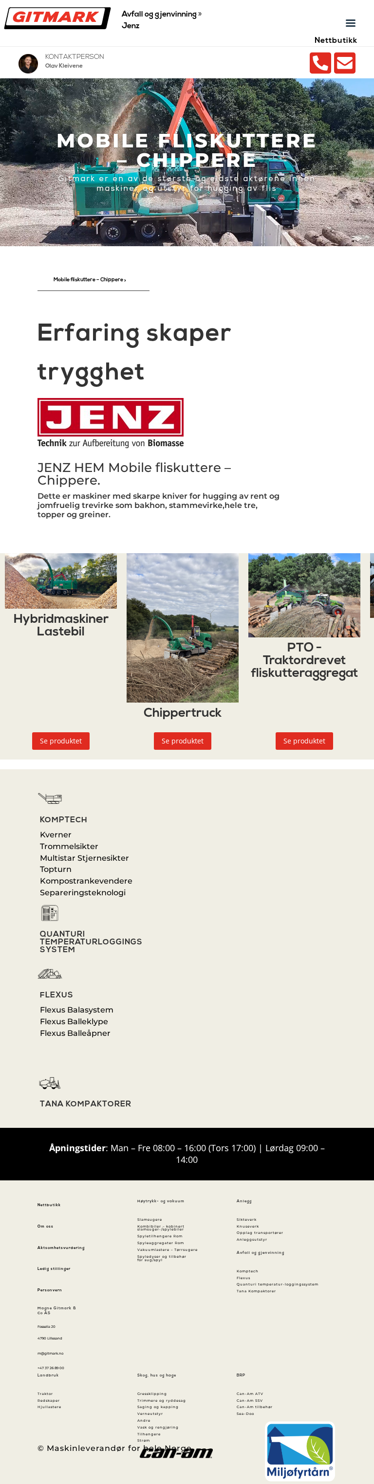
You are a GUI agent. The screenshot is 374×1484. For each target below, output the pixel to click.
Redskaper (48, 1400)
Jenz (130, 26)
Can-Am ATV (250, 1394)
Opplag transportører (260, 1233)
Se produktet (61, 740)
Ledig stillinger (54, 1269)
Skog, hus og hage (156, 1375)
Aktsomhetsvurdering (61, 1248)
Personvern (49, 1290)
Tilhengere (149, 1434)
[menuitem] (93, 280)
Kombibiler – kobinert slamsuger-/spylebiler (161, 1228)
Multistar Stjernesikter (84, 858)
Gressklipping (152, 1394)
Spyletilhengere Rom (160, 1236)
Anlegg (244, 1201)
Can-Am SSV (250, 1400)
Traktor (45, 1394)
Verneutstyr (150, 1414)
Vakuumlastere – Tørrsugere (167, 1250)
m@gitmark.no (50, 1353)
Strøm (143, 1440)
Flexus (57, 995)
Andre (143, 1420)
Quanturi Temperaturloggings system (91, 942)
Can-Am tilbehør (255, 1407)
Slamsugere (149, 1219)
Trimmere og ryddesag (161, 1400)
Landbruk (48, 1375)
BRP (241, 1375)
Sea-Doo (245, 1414)
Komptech (64, 820)
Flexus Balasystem (76, 1009)
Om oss (45, 1227)
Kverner (56, 834)
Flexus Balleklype (74, 1021)
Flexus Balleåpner (75, 1033)
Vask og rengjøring (158, 1427)
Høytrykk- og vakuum (161, 1201)
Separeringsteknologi (83, 892)
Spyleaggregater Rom (160, 1243)
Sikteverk (247, 1219)
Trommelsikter (69, 846)
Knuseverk (248, 1226)
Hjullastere (49, 1407)
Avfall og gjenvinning (159, 14)
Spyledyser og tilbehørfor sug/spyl (162, 1258)
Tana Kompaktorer (85, 1104)
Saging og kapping (158, 1407)
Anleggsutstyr (252, 1239)
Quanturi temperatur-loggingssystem (277, 1284)
